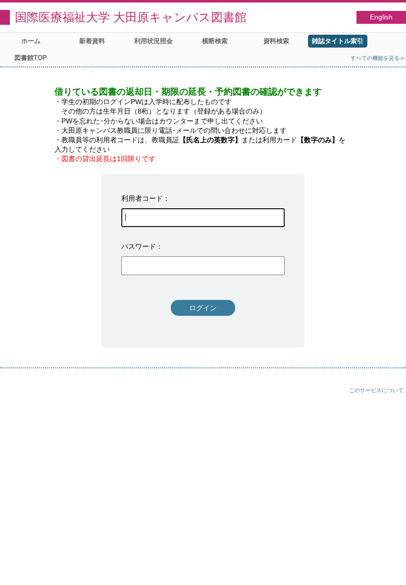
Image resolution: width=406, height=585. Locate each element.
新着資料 (92, 41)
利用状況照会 (153, 41)
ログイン (203, 308)
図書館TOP (30, 57)
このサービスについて (376, 390)
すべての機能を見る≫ (378, 58)
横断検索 (215, 41)
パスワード (138, 246)
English (381, 17)
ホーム (31, 41)
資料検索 (276, 41)
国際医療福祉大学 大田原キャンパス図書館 (131, 17)
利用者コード (142, 198)
